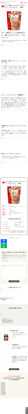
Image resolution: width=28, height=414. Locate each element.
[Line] (14, 246)
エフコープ (5, 222)
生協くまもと (18, 224)
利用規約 (5, 407)
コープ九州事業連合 (20, 407)
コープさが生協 (18, 222)
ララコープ (5, 224)
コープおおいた (6, 226)
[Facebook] (14, 240)
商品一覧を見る (14, 369)
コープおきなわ (6, 228)
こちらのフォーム (20, 256)
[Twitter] (14, 243)
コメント (4, 265)
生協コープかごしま (19, 226)
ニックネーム (5, 261)
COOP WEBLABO (11, 407)
